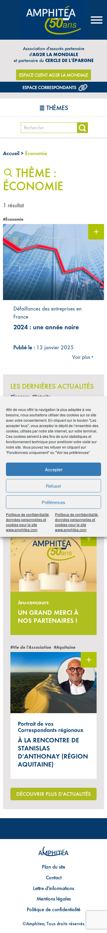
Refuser (53, 485)
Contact (54, 877)
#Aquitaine (64, 647)
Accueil (11, 153)
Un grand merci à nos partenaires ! (48, 616)
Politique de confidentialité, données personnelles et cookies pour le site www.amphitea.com (28, 522)
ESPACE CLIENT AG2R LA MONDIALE (53, 75)
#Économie (13, 219)
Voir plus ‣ (83, 357)
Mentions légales (54, 898)
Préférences (53, 502)
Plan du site (53, 867)
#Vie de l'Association (30, 647)
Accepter (53, 469)
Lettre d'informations (53, 888)
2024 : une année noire (46, 327)
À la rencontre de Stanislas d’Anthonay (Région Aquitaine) (53, 752)
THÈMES (57, 108)
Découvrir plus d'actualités (53, 794)
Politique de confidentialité (54, 909)
